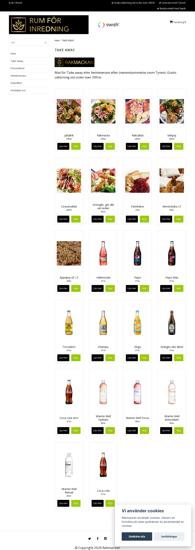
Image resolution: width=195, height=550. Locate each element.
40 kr (103, 423)
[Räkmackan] (49, 24)
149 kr (137, 138)
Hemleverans (18, 75)
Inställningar (169, 536)
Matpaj (171, 135)
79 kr (137, 209)
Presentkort (17, 68)
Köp (110, 146)
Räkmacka (103, 135)
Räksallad (137, 135)
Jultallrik (69, 135)
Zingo (137, 347)
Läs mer (63, 146)
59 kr (69, 280)
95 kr (103, 211)
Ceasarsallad (69, 206)
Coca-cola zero (69, 418)
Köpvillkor (16, 83)
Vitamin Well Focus (137, 418)
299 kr (69, 138)
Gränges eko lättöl (172, 347)
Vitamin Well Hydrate (103, 417)
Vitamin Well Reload (69, 490)
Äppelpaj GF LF (69, 277)
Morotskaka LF (171, 206)
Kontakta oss (18, 90)
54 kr (171, 209)
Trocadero (68, 347)
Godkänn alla (137, 536)
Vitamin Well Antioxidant (171, 417)
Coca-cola (103, 490)
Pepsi (137, 277)
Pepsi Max (171, 277)
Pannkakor (137, 206)
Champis (103, 347)
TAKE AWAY (68, 40)
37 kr (103, 280)
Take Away (17, 61)
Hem (13, 53)
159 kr (103, 138)
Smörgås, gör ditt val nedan (103, 206)
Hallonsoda (103, 277)
